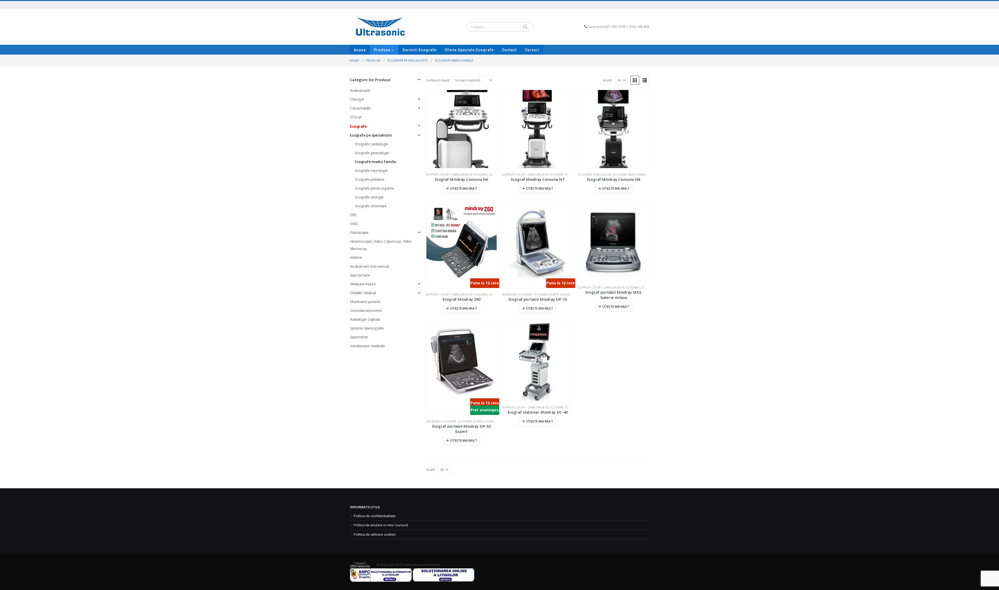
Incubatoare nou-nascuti (369, 266)
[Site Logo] (380, 27)
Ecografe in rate (546, 294)
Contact (509, 50)
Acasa (360, 50)
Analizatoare (360, 90)
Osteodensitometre (366, 310)
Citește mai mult (463, 188)
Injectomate (360, 275)
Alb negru (509, 294)
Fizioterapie (359, 232)
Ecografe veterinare (371, 205)
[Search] (525, 26)
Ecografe (496, 174)
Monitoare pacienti (365, 301)
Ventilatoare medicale (367, 345)
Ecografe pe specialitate (371, 135)
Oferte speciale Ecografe (469, 50)
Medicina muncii (362, 283)
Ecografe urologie (369, 197)
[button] (634, 80)
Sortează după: (438, 80)
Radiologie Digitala (365, 319)
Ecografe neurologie (371, 170)
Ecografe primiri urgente (374, 188)
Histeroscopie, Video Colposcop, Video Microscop (381, 245)
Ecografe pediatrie (369, 179)
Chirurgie (357, 99)
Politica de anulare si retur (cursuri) (381, 525)
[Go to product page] (461, 129)
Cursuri (532, 50)
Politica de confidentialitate (374, 516)
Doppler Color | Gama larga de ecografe (457, 174)
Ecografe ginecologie (595, 174)
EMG (354, 223)
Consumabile (360, 108)
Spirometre (359, 337)
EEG (353, 214)
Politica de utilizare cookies (375, 534)
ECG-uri (356, 116)
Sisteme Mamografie (367, 328)
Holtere (356, 257)
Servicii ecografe (419, 50)
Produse (382, 50)
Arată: (607, 80)
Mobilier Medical (363, 292)
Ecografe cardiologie (371, 144)
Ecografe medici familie (630, 174)
